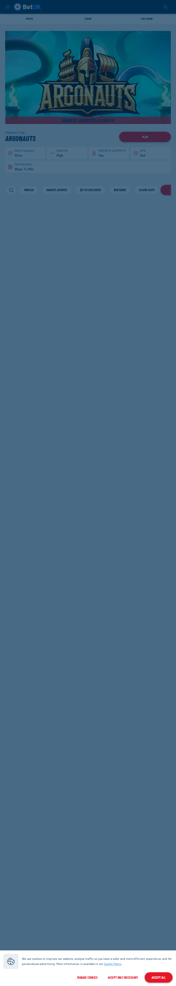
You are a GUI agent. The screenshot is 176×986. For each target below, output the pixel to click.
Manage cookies (87, 977)
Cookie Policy (112, 964)
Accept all (159, 977)
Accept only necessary (123, 977)
